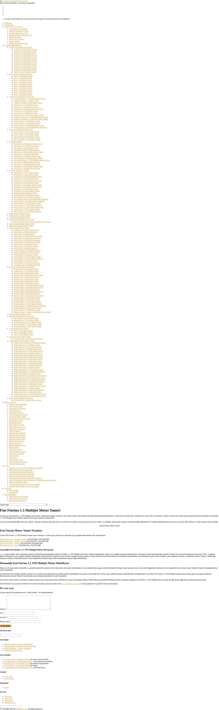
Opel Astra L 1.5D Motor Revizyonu (27, 240)
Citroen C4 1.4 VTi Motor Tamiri (26, 111)
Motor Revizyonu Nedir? (18, 29)
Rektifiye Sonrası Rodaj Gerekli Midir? (19, 644)
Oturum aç (8, 696)
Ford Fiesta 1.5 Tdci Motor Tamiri (26, 175)
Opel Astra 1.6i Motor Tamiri (24, 234)
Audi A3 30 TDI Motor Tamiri (25, 54)
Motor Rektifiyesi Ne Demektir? (20, 470)
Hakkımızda (9, 25)
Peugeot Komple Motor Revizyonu (21, 267)
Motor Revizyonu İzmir (17, 501)
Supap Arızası (14, 447)
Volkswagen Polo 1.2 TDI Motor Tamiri (28, 384)
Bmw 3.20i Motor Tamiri (23, 88)
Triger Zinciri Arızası (16, 454)
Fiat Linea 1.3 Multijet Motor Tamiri (27, 162)
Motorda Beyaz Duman (17, 433)
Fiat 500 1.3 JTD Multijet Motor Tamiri (28, 144)
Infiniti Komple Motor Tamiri (19, 214)
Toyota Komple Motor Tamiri (19, 337)
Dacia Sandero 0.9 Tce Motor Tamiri (27, 138)
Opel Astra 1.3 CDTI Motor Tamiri (26, 230)
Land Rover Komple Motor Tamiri (21, 220)
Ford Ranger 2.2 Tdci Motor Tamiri (26, 195)
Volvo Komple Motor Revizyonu (21, 398)
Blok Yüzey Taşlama (16, 39)
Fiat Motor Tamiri (15, 142)
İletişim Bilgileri (10, 495)
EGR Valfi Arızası (15, 406)
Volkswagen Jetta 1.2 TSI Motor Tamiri (28, 361)
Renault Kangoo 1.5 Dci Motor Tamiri (27, 324)
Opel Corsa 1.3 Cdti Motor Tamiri (26, 246)
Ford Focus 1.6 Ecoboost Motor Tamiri (28, 181)
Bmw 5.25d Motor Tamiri (23, 95)
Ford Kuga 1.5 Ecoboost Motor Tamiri (28, 185)
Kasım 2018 (9, 679)
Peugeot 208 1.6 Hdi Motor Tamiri (26, 273)
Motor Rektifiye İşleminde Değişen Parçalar (20, 646)
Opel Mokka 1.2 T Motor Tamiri (25, 261)
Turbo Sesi (13, 458)
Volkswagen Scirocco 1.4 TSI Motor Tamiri (29, 396)
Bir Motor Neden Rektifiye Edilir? (21, 472)
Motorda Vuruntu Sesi (17, 439)
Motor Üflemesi (15, 431)
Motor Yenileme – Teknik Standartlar (18, 648)
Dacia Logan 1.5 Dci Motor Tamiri (26, 134)
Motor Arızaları (10, 402)
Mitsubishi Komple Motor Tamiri (21, 226)
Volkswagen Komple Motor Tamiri (21, 341)
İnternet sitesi (4, 621)
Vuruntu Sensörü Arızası (18, 462)
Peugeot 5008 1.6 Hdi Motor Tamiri (27, 300)
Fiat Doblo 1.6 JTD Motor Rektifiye (27, 150)
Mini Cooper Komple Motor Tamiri (22, 224)
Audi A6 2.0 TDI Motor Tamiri (25, 68)
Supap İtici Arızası (15, 449)
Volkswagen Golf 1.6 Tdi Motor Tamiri (28, 359)
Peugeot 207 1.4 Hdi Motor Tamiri (26, 269)
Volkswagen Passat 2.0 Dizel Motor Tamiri (29, 382)
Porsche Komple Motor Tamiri (20, 314)
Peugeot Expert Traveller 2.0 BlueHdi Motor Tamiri (32, 312)
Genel (7, 687)
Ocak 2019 (9, 677)
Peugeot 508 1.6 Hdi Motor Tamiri (26, 283)
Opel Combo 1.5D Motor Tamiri (25, 244)
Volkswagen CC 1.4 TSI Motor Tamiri (28, 347)
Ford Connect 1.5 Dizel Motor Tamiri (27, 203)
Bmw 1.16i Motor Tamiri (23, 78)
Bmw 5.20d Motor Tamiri (23, 90)
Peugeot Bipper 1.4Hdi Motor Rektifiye (28, 304)
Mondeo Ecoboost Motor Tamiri (25, 193)
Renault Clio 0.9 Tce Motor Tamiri (26, 318)
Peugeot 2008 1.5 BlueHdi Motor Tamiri (28, 287)
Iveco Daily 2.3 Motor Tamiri (19, 216)
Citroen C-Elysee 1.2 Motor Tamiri (26, 101)
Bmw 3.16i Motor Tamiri (23, 82)
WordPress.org (10, 703)
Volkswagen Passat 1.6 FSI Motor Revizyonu (30, 376)
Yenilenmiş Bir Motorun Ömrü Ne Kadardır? (25, 478)
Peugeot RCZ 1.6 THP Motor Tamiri (27, 310)
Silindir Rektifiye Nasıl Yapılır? (20, 35)
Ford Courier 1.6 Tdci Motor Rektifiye (28, 212)
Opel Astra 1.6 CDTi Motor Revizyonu (28, 236)
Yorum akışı (9, 701)
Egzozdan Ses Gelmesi (17, 408)
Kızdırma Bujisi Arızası (17, 417)
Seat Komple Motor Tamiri (19, 328)
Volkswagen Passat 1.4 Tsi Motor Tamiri (28, 369)
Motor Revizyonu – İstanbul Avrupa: (13, 541)
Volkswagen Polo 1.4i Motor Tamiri (27, 388)
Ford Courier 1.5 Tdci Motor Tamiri (27, 209)
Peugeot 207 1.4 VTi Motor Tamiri (26, 271)
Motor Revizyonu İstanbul (18, 497)
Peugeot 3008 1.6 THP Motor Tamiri (27, 298)
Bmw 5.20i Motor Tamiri (23, 93)
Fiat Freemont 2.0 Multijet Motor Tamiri (28, 158)
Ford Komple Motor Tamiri (19, 170)
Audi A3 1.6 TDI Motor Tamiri (25, 52)
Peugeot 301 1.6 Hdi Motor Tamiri (26, 279)
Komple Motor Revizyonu (18, 33)
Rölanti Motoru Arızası (17, 445)
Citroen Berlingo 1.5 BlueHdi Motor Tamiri (29, 99)
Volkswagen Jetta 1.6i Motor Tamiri (26, 367)
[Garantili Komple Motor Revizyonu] (14, 1)
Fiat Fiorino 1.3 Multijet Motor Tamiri (27, 156)
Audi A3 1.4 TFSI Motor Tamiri (25, 49)
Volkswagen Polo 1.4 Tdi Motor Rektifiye (29, 390)
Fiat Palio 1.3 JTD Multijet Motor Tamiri (28, 166)
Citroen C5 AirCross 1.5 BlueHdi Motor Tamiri (31, 117)
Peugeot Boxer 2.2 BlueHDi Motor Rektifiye (30, 306)
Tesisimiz (8, 488)
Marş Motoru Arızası (16, 425)
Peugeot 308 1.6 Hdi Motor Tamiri (26, 281)
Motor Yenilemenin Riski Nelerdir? (21, 474)
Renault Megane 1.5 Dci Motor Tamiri (27, 326)
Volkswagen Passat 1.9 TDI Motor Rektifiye (30, 380)
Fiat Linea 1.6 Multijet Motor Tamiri (27, 164)
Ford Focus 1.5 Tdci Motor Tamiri (26, 179)
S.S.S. (7, 466)
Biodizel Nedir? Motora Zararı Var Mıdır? (24, 486)
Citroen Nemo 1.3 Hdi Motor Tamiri (27, 121)
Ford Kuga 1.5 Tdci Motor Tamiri (26, 189)
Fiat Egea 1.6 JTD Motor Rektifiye (26, 154)
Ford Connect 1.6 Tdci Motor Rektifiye (28, 205)
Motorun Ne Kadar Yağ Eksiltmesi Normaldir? (26, 468)
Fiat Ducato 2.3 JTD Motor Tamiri (26, 146)
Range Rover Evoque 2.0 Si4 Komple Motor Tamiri (32, 222)
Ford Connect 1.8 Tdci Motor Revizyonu (28, 207)
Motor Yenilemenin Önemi (18, 31)
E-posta (3, 617)
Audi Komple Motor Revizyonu (20, 47)
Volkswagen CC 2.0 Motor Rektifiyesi (27, 349)
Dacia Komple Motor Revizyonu (21, 129)
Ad (2, 613)
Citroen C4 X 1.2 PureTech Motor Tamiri (29, 115)
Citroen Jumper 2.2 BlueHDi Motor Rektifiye (30, 127)
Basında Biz (13, 493)
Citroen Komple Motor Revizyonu (21, 97)
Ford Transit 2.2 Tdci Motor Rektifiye (27, 197)
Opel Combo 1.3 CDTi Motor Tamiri (27, 242)
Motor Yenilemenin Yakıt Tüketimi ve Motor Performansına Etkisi (32, 480)
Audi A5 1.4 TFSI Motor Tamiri (25, 62)
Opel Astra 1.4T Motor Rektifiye (25, 232)
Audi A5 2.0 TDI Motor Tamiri (25, 64)
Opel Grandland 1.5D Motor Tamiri (26, 253)
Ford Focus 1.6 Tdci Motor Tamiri (26, 183)
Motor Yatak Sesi (15, 443)
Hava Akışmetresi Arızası (18, 415)
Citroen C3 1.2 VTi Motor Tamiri (26, 105)
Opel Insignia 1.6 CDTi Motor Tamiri (27, 257)
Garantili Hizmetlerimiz (13, 45)
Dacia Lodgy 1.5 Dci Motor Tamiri (26, 136)
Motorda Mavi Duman (17, 435)
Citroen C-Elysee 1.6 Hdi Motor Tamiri (28, 103)
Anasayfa (8, 23)
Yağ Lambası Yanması (17, 464)
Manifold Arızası (15, 423)
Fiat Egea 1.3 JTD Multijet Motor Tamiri (28, 152)
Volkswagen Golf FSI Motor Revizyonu (28, 355)
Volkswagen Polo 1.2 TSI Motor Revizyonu (30, 386)
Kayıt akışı (8, 699)
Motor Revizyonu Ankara (18, 499)
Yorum (3, 609)
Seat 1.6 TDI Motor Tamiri (23, 335)
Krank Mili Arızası (16, 421)
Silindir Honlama (15, 37)
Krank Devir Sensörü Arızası (19, 419)
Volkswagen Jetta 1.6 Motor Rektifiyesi (28, 365)
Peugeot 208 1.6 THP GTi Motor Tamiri (28, 275)
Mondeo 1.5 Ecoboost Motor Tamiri (27, 191)
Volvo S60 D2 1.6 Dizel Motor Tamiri (27, 400)
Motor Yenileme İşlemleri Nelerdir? (21, 476)
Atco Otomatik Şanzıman (71, 584)
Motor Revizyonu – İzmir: (9, 545)
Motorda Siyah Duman (17, 437)
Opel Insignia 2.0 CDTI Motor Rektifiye (28, 259)
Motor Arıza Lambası (17, 429)
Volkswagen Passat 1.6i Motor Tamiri (27, 374)
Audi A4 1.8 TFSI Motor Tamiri (25, 58)
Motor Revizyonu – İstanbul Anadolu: (13, 539)
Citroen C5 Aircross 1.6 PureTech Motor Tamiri (31, 119)
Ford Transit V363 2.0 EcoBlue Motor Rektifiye (31, 199)
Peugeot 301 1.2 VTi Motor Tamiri (26, 277)
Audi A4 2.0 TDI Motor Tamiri (25, 60)
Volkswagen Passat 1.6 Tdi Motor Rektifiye (29, 371)
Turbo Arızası (14, 456)
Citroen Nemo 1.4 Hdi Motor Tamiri (27, 123)
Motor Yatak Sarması (16, 441)
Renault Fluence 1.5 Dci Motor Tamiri (27, 322)
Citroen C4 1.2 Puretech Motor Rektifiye (28, 109)
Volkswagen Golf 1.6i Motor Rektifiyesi (28, 357)
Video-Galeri (13, 490)
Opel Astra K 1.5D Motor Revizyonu (27, 238)
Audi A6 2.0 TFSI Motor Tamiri (25, 70)
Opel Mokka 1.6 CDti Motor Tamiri (27, 263)
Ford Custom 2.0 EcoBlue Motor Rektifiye (29, 201)
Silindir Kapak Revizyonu (18, 43)
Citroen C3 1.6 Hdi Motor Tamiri (26, 107)
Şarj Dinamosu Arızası (17, 451)
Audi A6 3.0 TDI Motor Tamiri (25, 72)
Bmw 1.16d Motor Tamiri (23, 76)
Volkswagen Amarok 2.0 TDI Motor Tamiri (29, 343)
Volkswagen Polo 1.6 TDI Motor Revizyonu (30, 394)
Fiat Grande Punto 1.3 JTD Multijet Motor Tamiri (31, 160)
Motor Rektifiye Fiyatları (13, 650)
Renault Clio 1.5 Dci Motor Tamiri (26, 320)
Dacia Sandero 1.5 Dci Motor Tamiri (27, 140)
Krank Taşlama (14, 41)
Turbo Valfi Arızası (16, 460)
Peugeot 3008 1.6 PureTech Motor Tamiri (29, 296)
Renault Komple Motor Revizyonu (21, 316)
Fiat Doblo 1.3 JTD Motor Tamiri (26, 148)
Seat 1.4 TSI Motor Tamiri (23, 333)
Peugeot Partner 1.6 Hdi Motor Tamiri (27, 308)
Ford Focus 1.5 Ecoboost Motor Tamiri (28, 177)
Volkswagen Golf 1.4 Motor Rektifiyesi (28, 353)
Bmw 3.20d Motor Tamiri (23, 86)
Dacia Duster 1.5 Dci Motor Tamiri (26, 132)
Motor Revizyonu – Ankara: (10, 543)
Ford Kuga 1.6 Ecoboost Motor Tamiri (28, 187)
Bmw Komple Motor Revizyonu (21, 74)
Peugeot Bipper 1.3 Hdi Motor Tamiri (27, 302)
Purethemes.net (21, 709)
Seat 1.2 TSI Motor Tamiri (23, 330)
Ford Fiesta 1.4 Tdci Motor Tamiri (26, 173)
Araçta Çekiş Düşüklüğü (18, 404)
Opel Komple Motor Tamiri (19, 228)
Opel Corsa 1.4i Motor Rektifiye (25, 248)
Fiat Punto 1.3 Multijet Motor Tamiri (27, 168)
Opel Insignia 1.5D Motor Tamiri (26, 255)
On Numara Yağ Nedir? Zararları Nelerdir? (24, 484)
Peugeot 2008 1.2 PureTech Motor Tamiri (29, 285)
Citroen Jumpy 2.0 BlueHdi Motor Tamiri (29, 125)
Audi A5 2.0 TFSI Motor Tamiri (25, 66)
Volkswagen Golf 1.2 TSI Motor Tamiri (28, 351)
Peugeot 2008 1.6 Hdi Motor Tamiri (27, 289)
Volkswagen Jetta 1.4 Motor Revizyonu (28, 363)
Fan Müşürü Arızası (16, 413)
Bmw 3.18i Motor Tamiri (23, 84)
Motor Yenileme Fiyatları (18, 482)
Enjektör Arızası (15, 410)
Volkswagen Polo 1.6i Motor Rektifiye (28, 392)
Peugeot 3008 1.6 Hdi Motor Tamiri (27, 294)
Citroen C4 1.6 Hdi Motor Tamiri (26, 113)
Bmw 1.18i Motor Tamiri (23, 80)
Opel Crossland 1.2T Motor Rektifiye (27, 250)
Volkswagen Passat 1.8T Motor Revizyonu (29, 378)
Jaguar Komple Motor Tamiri (19, 218)
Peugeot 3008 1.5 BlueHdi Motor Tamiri (28, 292)
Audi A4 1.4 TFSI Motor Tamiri (25, 56)
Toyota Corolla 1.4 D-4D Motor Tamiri (28, 339)
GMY (2, 554)
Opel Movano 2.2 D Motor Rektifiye (27, 265)
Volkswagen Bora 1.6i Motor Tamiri (27, 345)
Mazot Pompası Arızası (17, 427)
